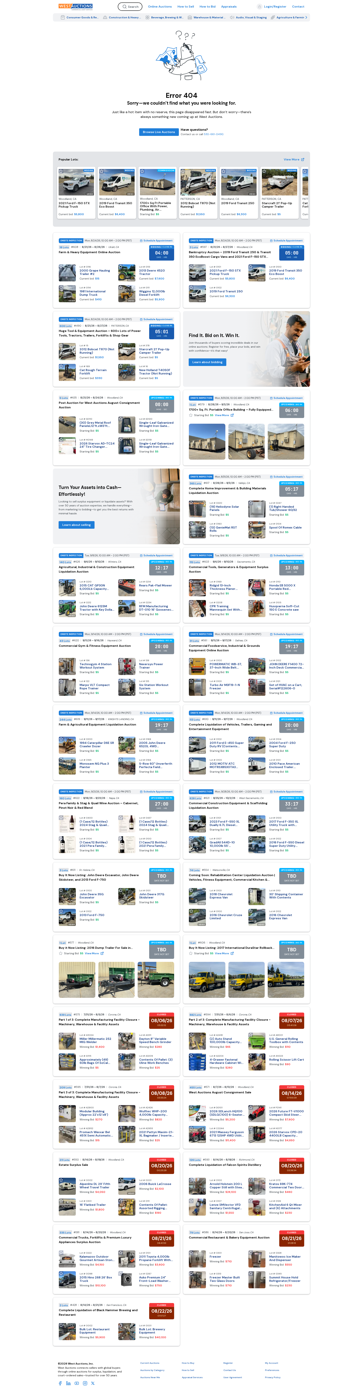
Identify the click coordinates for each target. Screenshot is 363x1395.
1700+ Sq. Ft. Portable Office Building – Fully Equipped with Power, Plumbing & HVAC (230, 410)
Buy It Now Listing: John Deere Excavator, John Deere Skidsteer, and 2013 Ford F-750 (99, 877)
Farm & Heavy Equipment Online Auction (89, 252)
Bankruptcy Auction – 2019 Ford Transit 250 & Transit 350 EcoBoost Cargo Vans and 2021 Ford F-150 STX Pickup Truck (230, 254)
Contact (298, 7)
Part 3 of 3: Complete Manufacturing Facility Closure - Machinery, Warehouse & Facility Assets (99, 1094)
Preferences (272, 1370)
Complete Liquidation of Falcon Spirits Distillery (225, 1165)
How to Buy (188, 1363)
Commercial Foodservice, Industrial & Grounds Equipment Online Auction (224, 648)
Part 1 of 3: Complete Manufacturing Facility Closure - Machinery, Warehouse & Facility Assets (99, 1022)
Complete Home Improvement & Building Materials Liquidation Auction (227, 490)
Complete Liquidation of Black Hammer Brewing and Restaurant (98, 1312)
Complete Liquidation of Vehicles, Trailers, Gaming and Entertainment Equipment (230, 726)
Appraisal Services (192, 1377)
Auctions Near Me (150, 1377)
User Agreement (232, 1377)
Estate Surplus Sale (73, 1165)
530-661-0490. (214, 134)
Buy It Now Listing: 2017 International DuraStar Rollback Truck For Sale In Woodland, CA (230, 948)
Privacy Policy (273, 1377)
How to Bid (208, 7)
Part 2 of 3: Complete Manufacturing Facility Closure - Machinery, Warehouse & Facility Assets (230, 1022)
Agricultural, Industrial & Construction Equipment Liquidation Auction (96, 569)
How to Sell (186, 7)
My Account (271, 1363)
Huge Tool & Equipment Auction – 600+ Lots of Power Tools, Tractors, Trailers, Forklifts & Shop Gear (100, 333)
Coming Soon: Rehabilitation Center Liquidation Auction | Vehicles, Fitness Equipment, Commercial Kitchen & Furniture (232, 877)
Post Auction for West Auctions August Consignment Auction (99, 405)
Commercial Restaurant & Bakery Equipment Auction (229, 1237)
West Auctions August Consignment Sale (220, 1092)
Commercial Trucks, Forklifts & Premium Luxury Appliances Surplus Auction (95, 1239)
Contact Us (229, 1370)
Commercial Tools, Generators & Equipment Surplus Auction (228, 569)
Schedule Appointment (158, 240)
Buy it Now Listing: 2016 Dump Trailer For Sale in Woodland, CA (95, 948)
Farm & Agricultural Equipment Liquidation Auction (97, 724)
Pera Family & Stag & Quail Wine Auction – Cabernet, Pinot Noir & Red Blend (98, 805)
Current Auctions (149, 1363)
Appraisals (229, 7)
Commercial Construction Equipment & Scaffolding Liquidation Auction (228, 805)
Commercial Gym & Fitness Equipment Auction (95, 646)
